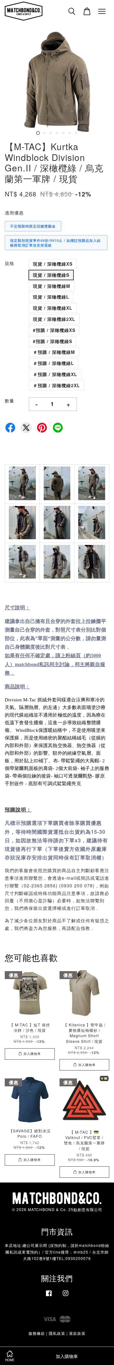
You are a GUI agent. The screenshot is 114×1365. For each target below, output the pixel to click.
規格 (9, 263)
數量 (9, 400)
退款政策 (77, 1333)
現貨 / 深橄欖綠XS (53, 264)
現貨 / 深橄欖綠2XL (54, 319)
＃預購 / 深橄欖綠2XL (56, 385)
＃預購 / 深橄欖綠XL (55, 374)
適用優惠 (14, 212)
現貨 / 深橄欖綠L (51, 297)
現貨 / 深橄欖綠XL (53, 308)
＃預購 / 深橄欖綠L (53, 363)
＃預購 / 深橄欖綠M (54, 352)
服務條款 (36, 1333)
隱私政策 (57, 1333)
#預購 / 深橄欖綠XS (54, 330)
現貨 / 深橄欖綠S (51, 275)
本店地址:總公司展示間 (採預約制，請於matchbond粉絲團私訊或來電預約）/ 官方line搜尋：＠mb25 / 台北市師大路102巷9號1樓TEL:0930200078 (57, 1251)
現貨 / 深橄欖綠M (51, 286)
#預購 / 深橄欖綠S (52, 341)
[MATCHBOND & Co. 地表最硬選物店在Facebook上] (48, 1296)
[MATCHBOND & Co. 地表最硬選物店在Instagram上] (65, 1296)
